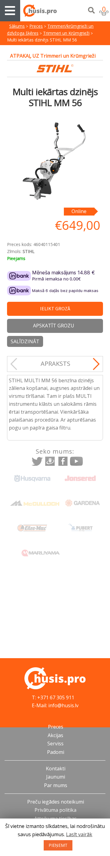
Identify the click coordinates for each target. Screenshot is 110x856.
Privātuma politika (55, 810)
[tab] (55, 364)
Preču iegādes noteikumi (55, 801)
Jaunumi (55, 776)
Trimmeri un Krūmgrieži (66, 33)
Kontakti (55, 768)
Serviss (55, 743)
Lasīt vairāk (79, 834)
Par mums (55, 785)
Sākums (17, 26)
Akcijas (55, 735)
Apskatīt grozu (53, 325)
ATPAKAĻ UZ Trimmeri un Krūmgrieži (53, 55)
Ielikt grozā (55, 308)
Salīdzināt (25, 341)
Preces (36, 26)
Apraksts (55, 363)
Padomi (55, 752)
